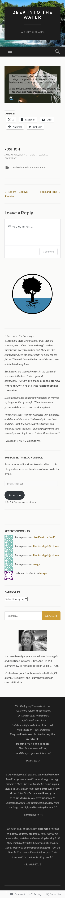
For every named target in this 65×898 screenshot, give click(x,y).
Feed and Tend (50, 191)
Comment (48, 251)
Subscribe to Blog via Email (24, 457)
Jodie (32, 154)
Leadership (18, 167)
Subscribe (15, 495)
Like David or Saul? (44, 537)
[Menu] (10, 52)
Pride (28, 167)
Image (36, 564)
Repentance (38, 167)
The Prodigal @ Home (46, 546)
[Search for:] (32, 615)
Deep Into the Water (32, 15)
